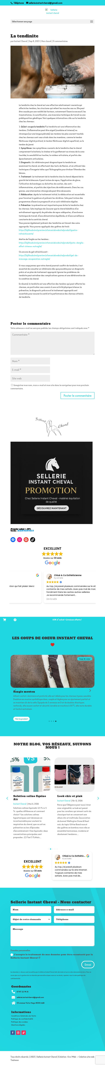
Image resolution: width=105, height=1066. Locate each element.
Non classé (46, 41)
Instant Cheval (20, 41)
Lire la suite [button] (18, 599)
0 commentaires (60, 41)
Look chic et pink (69, 796)
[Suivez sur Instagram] (18, 1032)
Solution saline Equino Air (29, 797)
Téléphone (18, 2)
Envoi (88, 964)
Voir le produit (21, 719)
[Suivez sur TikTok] (23, 1032)
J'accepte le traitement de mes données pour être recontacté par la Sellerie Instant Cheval (52, 956)
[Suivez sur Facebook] (13, 1032)
